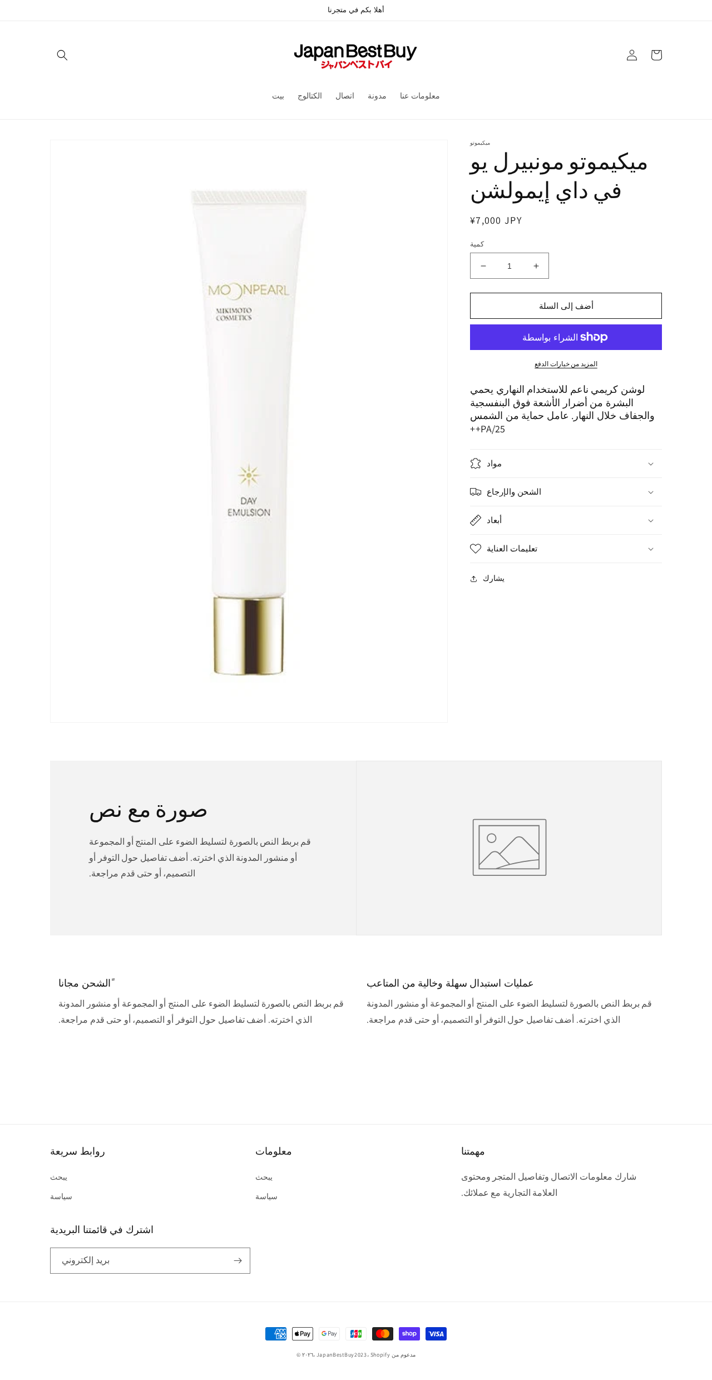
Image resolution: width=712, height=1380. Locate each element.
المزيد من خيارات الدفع (566, 363)
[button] (62, 55)
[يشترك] (237, 1261)
